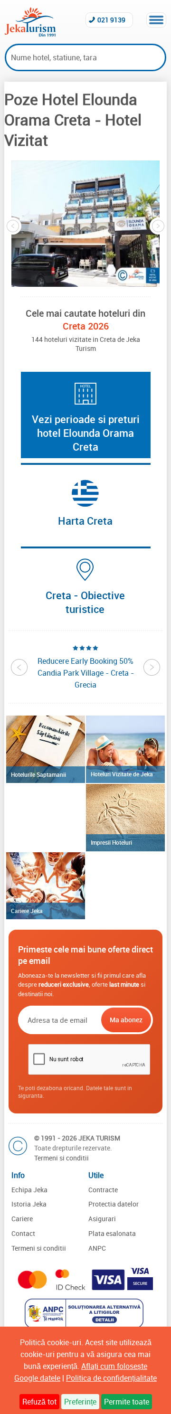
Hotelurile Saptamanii (38, 774)
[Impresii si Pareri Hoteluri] (125, 817)
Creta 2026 (86, 326)
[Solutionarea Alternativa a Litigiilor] (85, 1325)
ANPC (97, 1248)
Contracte (103, 1189)
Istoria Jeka (29, 1203)
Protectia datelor (113, 1203)
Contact (23, 1233)
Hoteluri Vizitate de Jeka (122, 774)
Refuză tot (39, 1401)
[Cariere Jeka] (45, 886)
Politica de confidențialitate (111, 1378)
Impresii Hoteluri (111, 842)
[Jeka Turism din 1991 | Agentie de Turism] (30, 33)
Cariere (22, 1218)
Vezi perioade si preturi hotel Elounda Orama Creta (86, 432)
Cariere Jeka (27, 910)
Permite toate (126, 1401)
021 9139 (111, 20)
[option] (85, 223)
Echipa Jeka (29, 1189)
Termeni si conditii (61, 1157)
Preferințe (80, 1401)
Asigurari (102, 1218)
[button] (85, 223)
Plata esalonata (112, 1233)
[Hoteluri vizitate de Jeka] (125, 749)
